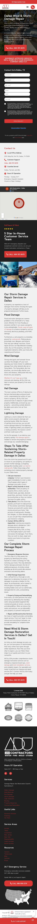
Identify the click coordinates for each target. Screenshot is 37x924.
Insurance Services (10, 813)
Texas (6, 830)
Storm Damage (9, 796)
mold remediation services (21, 665)
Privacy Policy (29, 135)
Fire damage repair (22, 437)
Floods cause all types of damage (18, 328)
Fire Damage (8, 794)
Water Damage (9, 790)
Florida (6, 828)
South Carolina (9, 841)
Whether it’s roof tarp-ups (13, 378)
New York (7, 837)
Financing (7, 816)
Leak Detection (9, 798)
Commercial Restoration (12, 805)
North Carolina (9, 843)
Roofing (6, 801)
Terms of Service (18, 137)
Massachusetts (9, 839)
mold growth (16, 339)
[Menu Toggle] (27, 7)
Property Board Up (10, 803)
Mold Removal (8, 792)
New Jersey (8, 835)
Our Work (7, 818)
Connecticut (8, 832)
